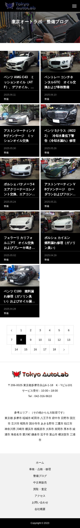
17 (44, 349)
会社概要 (40, 509)
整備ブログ (40, 475)
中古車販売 (40, 482)
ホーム (40, 462)
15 (25, 349)
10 (40, 339)
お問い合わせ (40, 502)
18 (54, 349)
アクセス (40, 495)
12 (59, 339)
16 (35, 349)
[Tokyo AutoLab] (20, 6)
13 (68, 339)
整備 (6, 99)
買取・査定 (40, 489)
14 (16, 349)
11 (49, 339)
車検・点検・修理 (40, 469)
